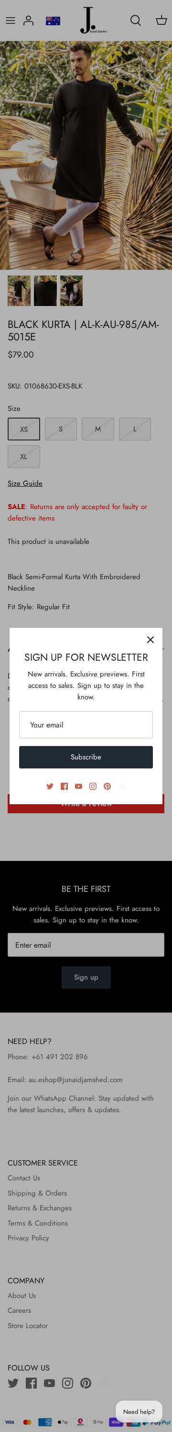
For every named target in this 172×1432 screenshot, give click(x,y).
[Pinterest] (107, 786)
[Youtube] (78, 786)
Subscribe (86, 757)
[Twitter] (50, 786)
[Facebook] (64, 786)
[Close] (150, 639)
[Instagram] (93, 786)
